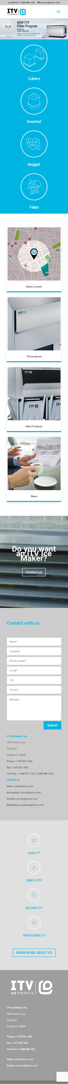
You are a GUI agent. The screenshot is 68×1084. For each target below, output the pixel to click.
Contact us (34, 572)
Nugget (34, 164)
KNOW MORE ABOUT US (34, 953)
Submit (52, 725)
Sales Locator (34, 286)
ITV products (34, 356)
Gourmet (34, 121)
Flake (34, 207)
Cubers (34, 79)
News (34, 496)
